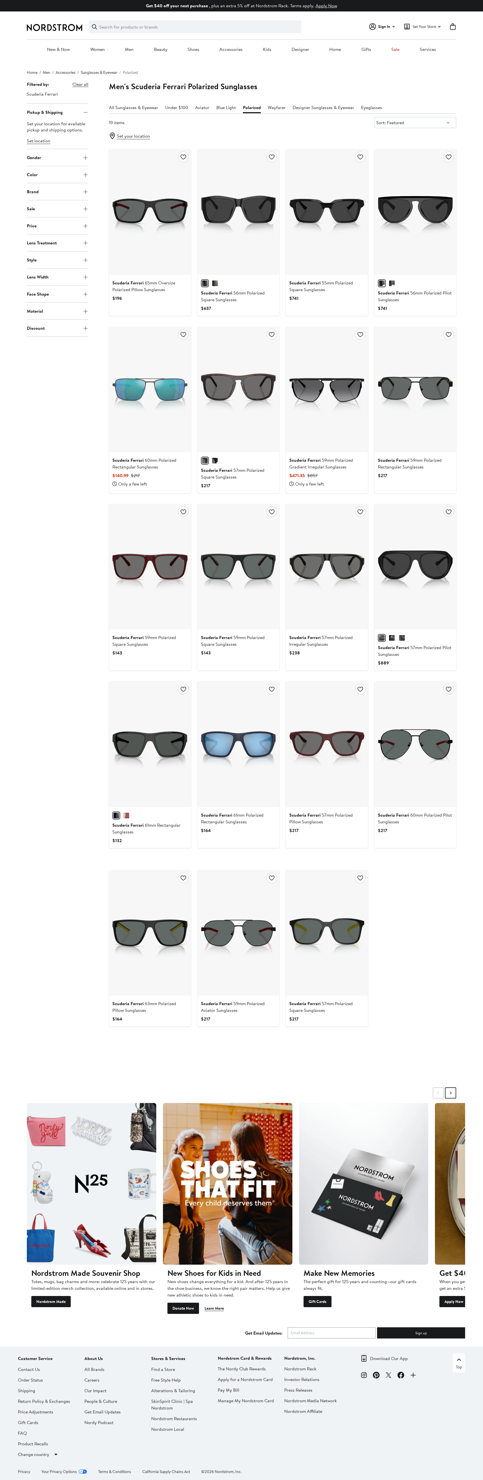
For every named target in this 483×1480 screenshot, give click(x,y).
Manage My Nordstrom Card (246, 1400)
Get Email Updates (102, 1412)
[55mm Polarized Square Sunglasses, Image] (327, 212)
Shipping (26, 1390)
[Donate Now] (227, 1184)
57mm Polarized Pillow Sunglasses (321, 818)
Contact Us (29, 1369)
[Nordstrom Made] (91, 1184)
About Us (93, 1358)
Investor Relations (301, 1379)
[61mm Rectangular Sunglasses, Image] (150, 744)
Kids (267, 49)
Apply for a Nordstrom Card (245, 1379)
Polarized (252, 107)
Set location (38, 141)
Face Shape (38, 294)
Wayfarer (277, 107)
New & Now (58, 49)
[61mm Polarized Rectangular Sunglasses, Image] (238, 744)
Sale (395, 49)
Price (32, 226)
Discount (36, 328)
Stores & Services (168, 1358)
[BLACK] (116, 815)
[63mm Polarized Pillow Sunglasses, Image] (150, 933)
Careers (92, 1380)
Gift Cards (317, 1301)
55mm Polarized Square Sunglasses (321, 286)
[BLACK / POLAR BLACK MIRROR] (382, 283)
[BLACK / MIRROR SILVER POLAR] (392, 638)
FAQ (22, 1433)
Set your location (133, 136)
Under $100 (176, 107)
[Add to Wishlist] (183, 157)
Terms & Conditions (114, 1471)
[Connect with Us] (413, 1376)
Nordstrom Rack (300, 1369)
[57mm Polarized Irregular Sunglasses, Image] (327, 567)
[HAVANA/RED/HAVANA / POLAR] (205, 460)
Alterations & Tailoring (173, 1390)
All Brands (94, 1369)
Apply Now (326, 6)
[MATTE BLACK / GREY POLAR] (382, 638)
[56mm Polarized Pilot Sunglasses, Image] (415, 212)
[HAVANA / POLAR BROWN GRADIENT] (215, 283)
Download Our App (389, 1358)
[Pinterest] (376, 1376)
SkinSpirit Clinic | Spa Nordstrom (172, 1404)
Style (32, 260)
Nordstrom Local (167, 1429)
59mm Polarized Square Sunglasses (144, 640)
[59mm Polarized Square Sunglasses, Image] (150, 567)
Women (97, 49)
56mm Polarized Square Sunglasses (233, 296)
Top (459, 1367)
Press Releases (298, 1390)
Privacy (24, 1471)
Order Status (30, 1380)
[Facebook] (400, 1376)
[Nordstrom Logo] (54, 27)
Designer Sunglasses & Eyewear (323, 107)
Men (129, 49)
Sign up (421, 1332)
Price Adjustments (35, 1412)
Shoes (193, 49)
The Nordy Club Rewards (242, 1369)
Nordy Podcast (98, 1422)
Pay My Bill (228, 1390)
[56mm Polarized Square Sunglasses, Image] (238, 212)
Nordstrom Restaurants (174, 1418)
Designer (300, 49)
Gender (34, 157)
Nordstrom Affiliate (303, 1411)
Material (35, 311)
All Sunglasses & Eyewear (133, 107)
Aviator (202, 107)
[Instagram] (364, 1376)
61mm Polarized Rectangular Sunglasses (232, 818)
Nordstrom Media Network (310, 1400)
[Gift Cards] (363, 1184)
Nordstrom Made (51, 1301)
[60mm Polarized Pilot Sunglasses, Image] (415, 744)
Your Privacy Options (59, 1471)
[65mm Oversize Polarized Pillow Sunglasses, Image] (150, 212)
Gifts (366, 49)
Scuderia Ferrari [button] (42, 94)
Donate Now (183, 1308)
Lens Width (38, 277)
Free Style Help (166, 1380)
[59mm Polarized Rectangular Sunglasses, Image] (415, 389)
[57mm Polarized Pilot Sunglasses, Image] (415, 567)
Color (32, 174)
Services (428, 49)
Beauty (160, 49)
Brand (33, 191)
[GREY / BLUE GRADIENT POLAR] (402, 638)
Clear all (80, 84)
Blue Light (226, 107)
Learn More (214, 1308)
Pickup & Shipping (45, 112)
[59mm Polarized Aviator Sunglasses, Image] (238, 933)
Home (335, 49)
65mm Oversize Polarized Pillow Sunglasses (143, 286)
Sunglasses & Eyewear (99, 72)
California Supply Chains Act (166, 1471)
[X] (388, 1376)
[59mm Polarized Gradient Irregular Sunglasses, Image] (327, 389)
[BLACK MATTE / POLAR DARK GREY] (215, 460)
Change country (33, 1454)
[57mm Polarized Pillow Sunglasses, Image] (327, 744)
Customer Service (35, 1358)
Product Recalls (33, 1444)
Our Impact (95, 1390)
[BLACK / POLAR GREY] (205, 283)
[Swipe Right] (450, 1093)
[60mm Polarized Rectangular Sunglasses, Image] (150, 389)
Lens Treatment (42, 243)
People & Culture (100, 1401)
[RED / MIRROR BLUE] (126, 815)
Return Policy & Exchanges (44, 1401)
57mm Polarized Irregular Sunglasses (321, 640)
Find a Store (163, 1369)
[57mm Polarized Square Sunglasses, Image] (238, 389)
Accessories (231, 49)
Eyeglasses (371, 107)
